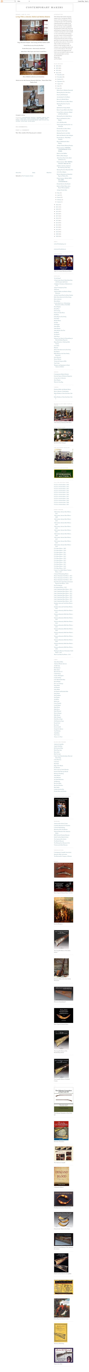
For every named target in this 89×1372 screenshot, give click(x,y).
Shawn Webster (57, 359)
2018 (57, 213)
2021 (57, 207)
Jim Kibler (56, 332)
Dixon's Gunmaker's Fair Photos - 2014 (63, 577)
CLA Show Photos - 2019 (60, 568)
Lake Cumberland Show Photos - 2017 (63, 599)
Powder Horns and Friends (60, 791)
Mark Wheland (57, 711)
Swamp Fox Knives (58, 729)
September (59, 81)
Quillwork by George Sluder (63, 107)
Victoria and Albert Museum (60, 845)
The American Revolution (60, 839)
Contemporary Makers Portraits (61, 374)
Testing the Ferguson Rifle (60, 361)
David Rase (56, 308)
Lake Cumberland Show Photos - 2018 (63, 601)
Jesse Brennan (57, 777)
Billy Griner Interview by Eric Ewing (62, 297)
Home (33, 172)
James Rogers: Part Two (59, 330)
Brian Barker (57, 301)
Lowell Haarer (57, 705)
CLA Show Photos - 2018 (60, 566)
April (58, 195)
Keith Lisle (56, 701)
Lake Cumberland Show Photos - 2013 (63, 591)
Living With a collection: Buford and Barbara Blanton (64, 113)
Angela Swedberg (58, 746)
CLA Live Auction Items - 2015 (61, 492)
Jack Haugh (57, 324)
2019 (57, 211)
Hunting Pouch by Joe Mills (63, 133)
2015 (57, 220)
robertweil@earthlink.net (60, 249)
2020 (57, 209)
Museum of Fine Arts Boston (61, 829)
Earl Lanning (40, 118)
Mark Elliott (57, 707)
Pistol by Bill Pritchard (62, 94)
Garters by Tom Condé (62, 131)
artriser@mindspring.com (60, 244)
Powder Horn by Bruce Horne (64, 128)
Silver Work (31, 121)
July (58, 86)
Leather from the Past (59, 789)
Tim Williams (57, 731)
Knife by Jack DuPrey (62, 153)
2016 (57, 218)
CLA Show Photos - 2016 (60, 562)
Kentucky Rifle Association (60, 854)
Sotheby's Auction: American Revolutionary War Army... (64, 166)
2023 (57, 72)
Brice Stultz (57, 752)
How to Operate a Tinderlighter (61, 391)
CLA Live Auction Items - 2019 (61, 500)
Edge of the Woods (58, 765)
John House (57, 336)
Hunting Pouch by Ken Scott (63, 92)
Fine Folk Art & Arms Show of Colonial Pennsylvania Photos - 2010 (63, 582)
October (59, 79)
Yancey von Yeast (58, 737)
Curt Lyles (56, 761)
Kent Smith (56, 787)
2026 (57, 66)
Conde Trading (57, 677)
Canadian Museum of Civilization (62, 825)
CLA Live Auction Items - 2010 (61, 484)
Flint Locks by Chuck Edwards (61, 769)
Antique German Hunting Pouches (65, 145)
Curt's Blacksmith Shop (59, 679)
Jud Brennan (57, 781)
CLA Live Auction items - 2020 (61, 502)
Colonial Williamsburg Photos (61, 574)
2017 (57, 216)
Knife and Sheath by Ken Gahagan (65, 135)
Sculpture (24, 121)
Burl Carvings (57, 754)
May (58, 193)
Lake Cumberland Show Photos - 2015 (63, 595)
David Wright (57, 681)
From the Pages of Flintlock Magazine (63, 376)
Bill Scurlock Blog (58, 748)
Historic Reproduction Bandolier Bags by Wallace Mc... (64, 175)
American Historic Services (60, 663)
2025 (57, 68)
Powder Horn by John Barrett (63, 184)
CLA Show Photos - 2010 (60, 550)
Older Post (49, 172)
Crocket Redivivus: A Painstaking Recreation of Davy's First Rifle (62, 304)
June (58, 88)
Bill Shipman (57, 667)
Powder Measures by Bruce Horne (65, 101)
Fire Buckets (57, 767)
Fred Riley (56, 314)
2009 (57, 234)
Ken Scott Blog (57, 783)
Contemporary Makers (44, 7)
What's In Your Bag (58, 382)
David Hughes (57, 306)
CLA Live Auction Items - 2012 (61, 486)
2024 (57, 70)
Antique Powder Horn (62, 190)
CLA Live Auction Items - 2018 (61, 498)
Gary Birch (56, 318)
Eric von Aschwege (58, 683)
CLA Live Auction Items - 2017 (61, 496)
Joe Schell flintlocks (59, 779)
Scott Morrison (57, 357)
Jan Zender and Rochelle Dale (61, 691)
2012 (57, 227)
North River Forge (58, 719)
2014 (57, 222)
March (59, 197)
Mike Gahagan (57, 717)
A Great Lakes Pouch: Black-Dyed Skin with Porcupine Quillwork (63, 281)
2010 (57, 231)
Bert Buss (23, 118)
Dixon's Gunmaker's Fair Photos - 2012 (63, 575)
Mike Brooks (57, 715)
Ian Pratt (56, 322)
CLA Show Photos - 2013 (60, 556)
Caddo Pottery (57, 673)
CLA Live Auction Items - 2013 (61, 488)
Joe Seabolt (56, 334)
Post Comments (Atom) (27, 176)
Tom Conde (57, 363)
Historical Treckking (59, 773)
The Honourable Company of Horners (63, 856)
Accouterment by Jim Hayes (63, 97)
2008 (57, 236)
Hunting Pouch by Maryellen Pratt (65, 169)
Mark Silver (57, 709)
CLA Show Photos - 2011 (60, 552)
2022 (57, 204)
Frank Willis (57, 685)
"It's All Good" (57, 278)
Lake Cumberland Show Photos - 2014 (63, 593)
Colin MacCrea (57, 759)
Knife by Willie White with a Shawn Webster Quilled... (63, 187)
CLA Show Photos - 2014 (60, 558)
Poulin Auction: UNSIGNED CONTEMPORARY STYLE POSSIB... (64, 149)
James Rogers (57, 328)
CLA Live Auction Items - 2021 (61, 504)
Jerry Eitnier (57, 693)
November (59, 77)
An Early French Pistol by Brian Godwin (63, 295)
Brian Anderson (57, 299)
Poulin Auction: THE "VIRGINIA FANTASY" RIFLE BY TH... (64, 162)
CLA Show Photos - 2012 (60, 554)
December (59, 74)
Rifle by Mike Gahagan (62, 155)
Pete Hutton (57, 351)
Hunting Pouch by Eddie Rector (64, 116)
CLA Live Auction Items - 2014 (61, 490)
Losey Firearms (57, 703)
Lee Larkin (56, 345)
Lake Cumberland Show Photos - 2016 (63, 597)
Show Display (57, 380)
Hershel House (57, 320)
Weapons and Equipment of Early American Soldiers (62, 366)
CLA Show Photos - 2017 (60, 564)
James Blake (57, 326)
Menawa (56, 347)
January (59, 202)
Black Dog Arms (58, 750)
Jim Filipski (57, 697)
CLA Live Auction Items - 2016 (61, 494)
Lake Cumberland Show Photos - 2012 (63, 589)
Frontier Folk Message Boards (61, 771)
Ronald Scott (57, 723)
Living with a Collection (60, 378)
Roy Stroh (56, 725)
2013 (57, 225)
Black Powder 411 (58, 671)
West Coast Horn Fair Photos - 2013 (62, 654)
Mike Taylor (42, 119)
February (59, 199)
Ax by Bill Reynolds (62, 122)
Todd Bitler (56, 733)
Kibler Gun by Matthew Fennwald (65, 90)
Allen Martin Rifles (58, 662)
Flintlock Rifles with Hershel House (62, 389)
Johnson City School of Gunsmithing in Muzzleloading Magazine (63, 339)
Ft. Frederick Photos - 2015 (60, 587)
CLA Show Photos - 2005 (60, 548)
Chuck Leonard (31, 118)
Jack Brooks (57, 687)
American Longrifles (59, 744)
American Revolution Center (61, 823)
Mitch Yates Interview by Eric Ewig (62, 349)
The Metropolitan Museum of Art (62, 843)
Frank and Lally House (59, 312)
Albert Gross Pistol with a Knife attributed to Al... (64, 158)
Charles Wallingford (58, 675)
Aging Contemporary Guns (60, 287)
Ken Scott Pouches (58, 785)
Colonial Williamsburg (59, 827)
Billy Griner (57, 669)
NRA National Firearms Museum (61, 835)
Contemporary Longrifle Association (62, 852)
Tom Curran (57, 735)
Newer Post (18, 172)
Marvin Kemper (57, 713)
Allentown (56, 289)
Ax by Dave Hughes (61, 172)
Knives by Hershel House (63, 99)
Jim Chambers (57, 695)
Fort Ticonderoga (58, 585)
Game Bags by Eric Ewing (60, 316)
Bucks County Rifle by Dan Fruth (65, 110)
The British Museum (59, 841)
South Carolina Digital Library (61, 837)
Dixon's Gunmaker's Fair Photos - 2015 (63, 579)
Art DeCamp (57, 665)
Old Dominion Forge (59, 721)
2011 (57, 229)
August (59, 83)
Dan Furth (56, 763)
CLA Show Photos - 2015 (60, 560)
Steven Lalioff (57, 727)
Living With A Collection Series (29, 119)
